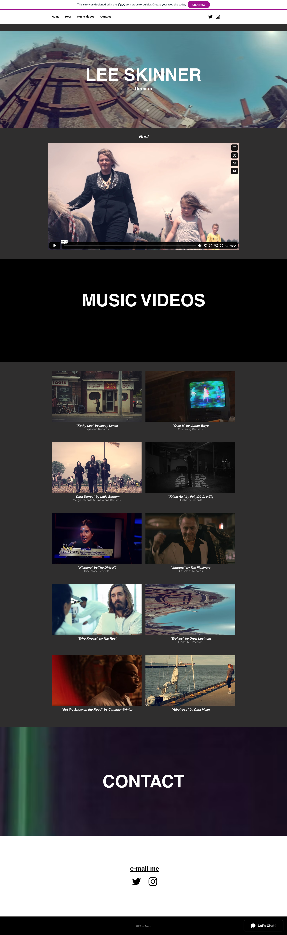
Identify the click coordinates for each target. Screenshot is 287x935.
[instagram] (218, 16)
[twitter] (210, 16)
